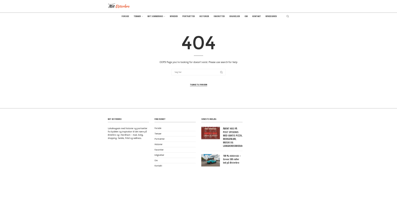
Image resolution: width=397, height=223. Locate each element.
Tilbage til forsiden (198, 84)
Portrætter (188, 16)
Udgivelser (234, 16)
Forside (125, 16)
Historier (204, 16)
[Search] (287, 16)
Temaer (137, 16)
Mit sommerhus (155, 16)
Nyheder (174, 16)
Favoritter (219, 16)
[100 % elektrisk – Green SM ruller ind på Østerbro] (210, 160)
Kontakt (256, 16)
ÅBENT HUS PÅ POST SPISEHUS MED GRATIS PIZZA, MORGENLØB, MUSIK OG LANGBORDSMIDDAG (233, 137)
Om (246, 16)
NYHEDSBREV (271, 16)
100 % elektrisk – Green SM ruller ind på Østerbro (232, 159)
